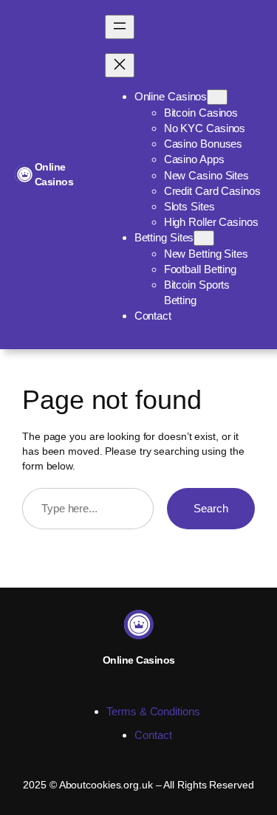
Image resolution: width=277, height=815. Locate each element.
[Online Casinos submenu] (217, 97)
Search (211, 508)
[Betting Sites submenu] (204, 238)
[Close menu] (119, 65)
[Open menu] (119, 27)
